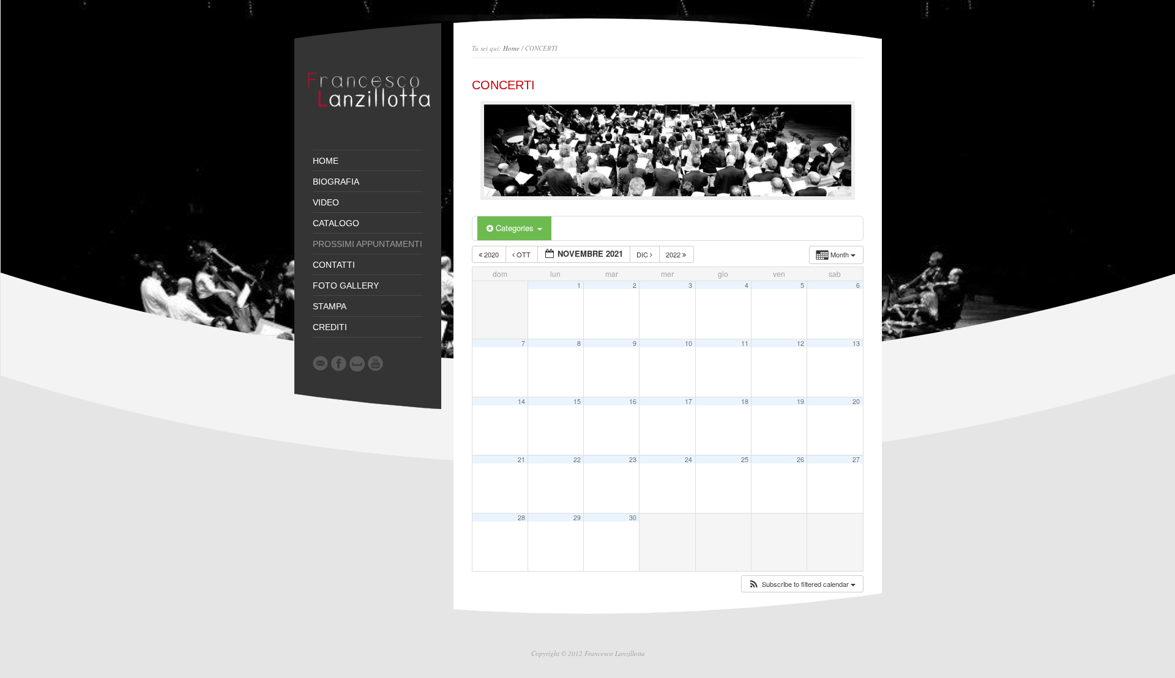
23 (632, 459)
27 (856, 459)
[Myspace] (357, 364)
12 (800, 343)
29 (577, 517)
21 (521, 459)
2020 (491, 254)
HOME (325, 161)
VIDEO (326, 202)
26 (800, 459)
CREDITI (330, 327)
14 (521, 401)
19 (800, 401)
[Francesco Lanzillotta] (372, 119)
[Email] (320, 363)
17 (688, 401)
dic (643, 254)
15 (577, 401)
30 (632, 517)
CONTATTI (334, 264)
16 (632, 401)
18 (744, 401)
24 (688, 459)
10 (688, 343)
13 (856, 343)
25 (744, 459)
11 (744, 343)
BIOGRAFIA (336, 181)
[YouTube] (375, 363)
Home (511, 48)
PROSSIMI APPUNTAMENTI (367, 244)
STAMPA (329, 306)
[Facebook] (338, 363)
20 (856, 401)
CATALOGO (336, 223)
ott (523, 254)
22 (577, 459)
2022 (674, 254)
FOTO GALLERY (346, 285)
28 (521, 517)
